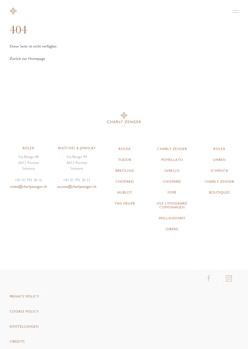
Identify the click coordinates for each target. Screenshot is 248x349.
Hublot (124, 192)
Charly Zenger (172, 149)
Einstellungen (24, 326)
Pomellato (172, 160)
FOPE (172, 192)
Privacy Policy (24, 296)
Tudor (125, 160)
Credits (17, 341)
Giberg (172, 229)
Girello (172, 171)
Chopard (125, 181)
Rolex (125, 149)
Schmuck (219, 171)
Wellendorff (172, 218)
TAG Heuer (125, 203)
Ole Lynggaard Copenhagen (172, 205)
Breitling (125, 171)
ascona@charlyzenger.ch (76, 186)
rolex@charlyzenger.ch (28, 186)
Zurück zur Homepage (27, 58)
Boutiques (219, 192)
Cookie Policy (24, 311)
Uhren (219, 160)
